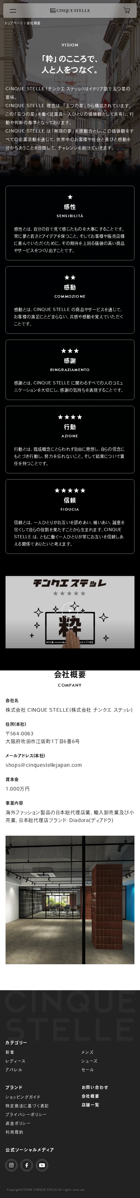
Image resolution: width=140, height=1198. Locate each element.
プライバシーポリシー (26, 1115)
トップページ (14, 23)
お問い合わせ (95, 1087)
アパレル (14, 1070)
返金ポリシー (18, 1123)
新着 (10, 1052)
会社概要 (91, 1096)
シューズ (89, 1061)
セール (87, 1070)
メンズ (87, 1052)
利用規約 (14, 1132)
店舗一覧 (91, 1105)
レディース (16, 1061)
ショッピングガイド (23, 1097)
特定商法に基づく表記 (27, 1106)
